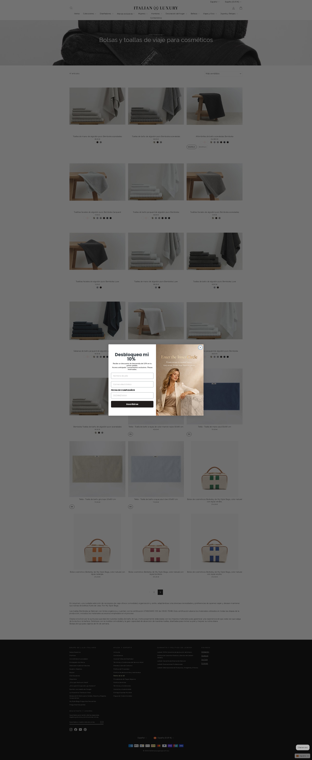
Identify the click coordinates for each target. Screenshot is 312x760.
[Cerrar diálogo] (200, 347)
